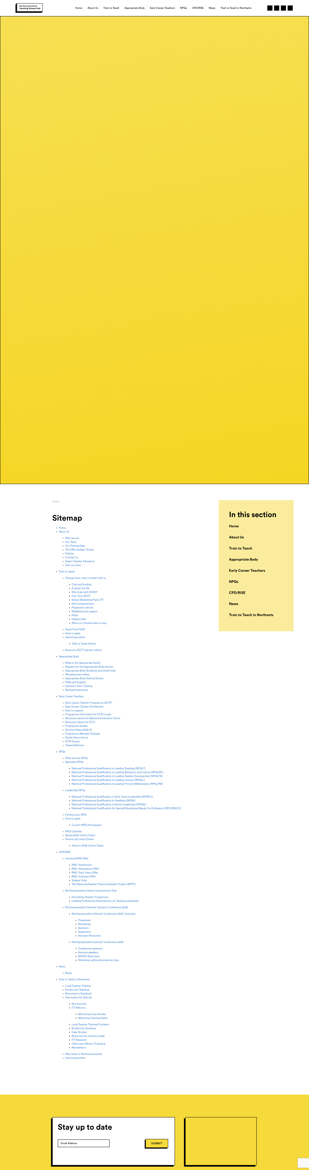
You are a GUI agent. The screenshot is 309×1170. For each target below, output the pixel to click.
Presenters (84, 920)
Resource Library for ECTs (80, 722)
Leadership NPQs (75, 790)
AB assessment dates (77, 674)
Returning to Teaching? (78, 993)
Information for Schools (78, 997)
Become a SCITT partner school (83, 650)
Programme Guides (76, 726)
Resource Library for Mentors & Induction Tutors (92, 718)
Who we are (72, 538)
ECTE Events (72, 741)
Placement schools (82, 607)
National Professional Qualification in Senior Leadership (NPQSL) (109, 804)
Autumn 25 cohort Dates (79, 839)
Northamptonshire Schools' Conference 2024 (97, 942)
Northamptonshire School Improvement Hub (91, 890)
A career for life (80, 588)
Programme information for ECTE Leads (88, 714)
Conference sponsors (90, 948)
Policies (69, 553)
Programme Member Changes (82, 733)
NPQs (62, 751)
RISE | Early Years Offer (85, 872)
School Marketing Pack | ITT (87, 600)
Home (55, 501)
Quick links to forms (76, 737)
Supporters (84, 932)
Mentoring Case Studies (92, 1014)
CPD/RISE (64, 852)
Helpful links (79, 619)
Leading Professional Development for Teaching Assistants (105, 901)
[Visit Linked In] (290, 8)
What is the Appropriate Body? (83, 663)
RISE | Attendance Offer (85, 868)
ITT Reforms (78, 1007)
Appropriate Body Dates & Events (84, 678)
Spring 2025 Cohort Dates (80, 835)
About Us (64, 531)
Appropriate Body (69, 656)
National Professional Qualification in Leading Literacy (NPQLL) (108, 780)
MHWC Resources (88, 956)
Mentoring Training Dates (93, 1018)
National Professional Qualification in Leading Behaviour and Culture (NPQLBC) (117, 772)
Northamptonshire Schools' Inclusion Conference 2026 (96, 907)
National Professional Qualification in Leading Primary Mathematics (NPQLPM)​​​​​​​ (117, 784)
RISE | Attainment (82, 865)
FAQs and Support (75, 682)
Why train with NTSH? (84, 592)
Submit (156, 1143)
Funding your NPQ (75, 814)
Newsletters (79, 1047)
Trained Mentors (74, 745)
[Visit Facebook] (276, 8)
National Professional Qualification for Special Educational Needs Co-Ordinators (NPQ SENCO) (126, 808)
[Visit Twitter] (269, 8)
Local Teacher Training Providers (90, 1024)
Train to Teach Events (84, 643)
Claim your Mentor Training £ (88, 1043)
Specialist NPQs (74, 762)
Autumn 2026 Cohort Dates (87, 845)
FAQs (75, 615)
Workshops (84, 924)
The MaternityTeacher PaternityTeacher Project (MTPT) (104, 884)
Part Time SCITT (81, 596)
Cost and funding (81, 584)
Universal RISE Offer (77, 858)
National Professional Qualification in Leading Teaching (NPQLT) (108, 768)
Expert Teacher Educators (79, 561)
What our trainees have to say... (90, 623)
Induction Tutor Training (78, 686)
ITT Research (79, 1040)
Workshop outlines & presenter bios (98, 960)
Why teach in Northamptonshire (83, 1054)
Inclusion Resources (89, 935)
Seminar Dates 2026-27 (78, 730)
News (62, 966)
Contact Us (71, 557)
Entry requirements (83, 603)
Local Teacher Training (78, 986)
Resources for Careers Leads (88, 1036)
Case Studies (79, 1032)
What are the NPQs (76, 758)
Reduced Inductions (76, 690)
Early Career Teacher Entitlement (84, 706)
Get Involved (79, 1004)
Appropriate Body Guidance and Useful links (90, 670)
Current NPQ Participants (86, 825)
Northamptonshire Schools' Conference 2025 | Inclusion (104, 914)
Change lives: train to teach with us (85, 578)
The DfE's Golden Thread (79, 549)
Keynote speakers (88, 952)
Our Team (70, 542)
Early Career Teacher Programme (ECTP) (88, 703)
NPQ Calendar (73, 831)
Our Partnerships (75, 546)
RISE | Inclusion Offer (84, 876)
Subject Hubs (79, 880)
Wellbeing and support (85, 611)
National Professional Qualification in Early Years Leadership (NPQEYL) (112, 796)
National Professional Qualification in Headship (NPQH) (103, 800)
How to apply (72, 633)
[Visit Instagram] (283, 8)
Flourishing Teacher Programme (90, 897)
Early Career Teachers (71, 696)
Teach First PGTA (75, 629)
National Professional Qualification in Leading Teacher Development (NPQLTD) (117, 776)
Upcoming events (75, 637)
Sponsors (83, 928)
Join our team (73, 565)
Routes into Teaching (77, 989)
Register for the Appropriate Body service (89, 666)
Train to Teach (67, 571)
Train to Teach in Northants (74, 979)
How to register (74, 710)
